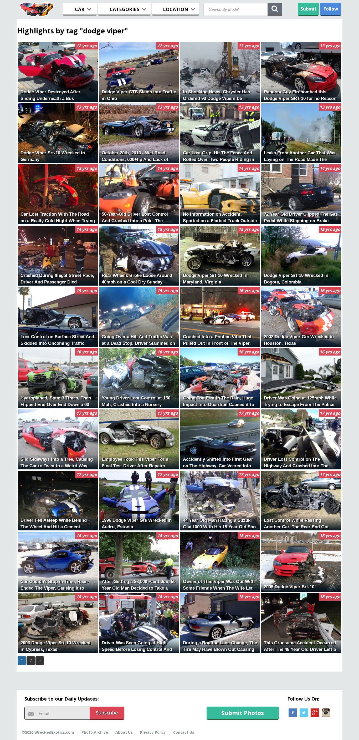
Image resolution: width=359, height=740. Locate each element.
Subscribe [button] (107, 712)
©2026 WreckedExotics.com (48, 732)
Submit (308, 9)
